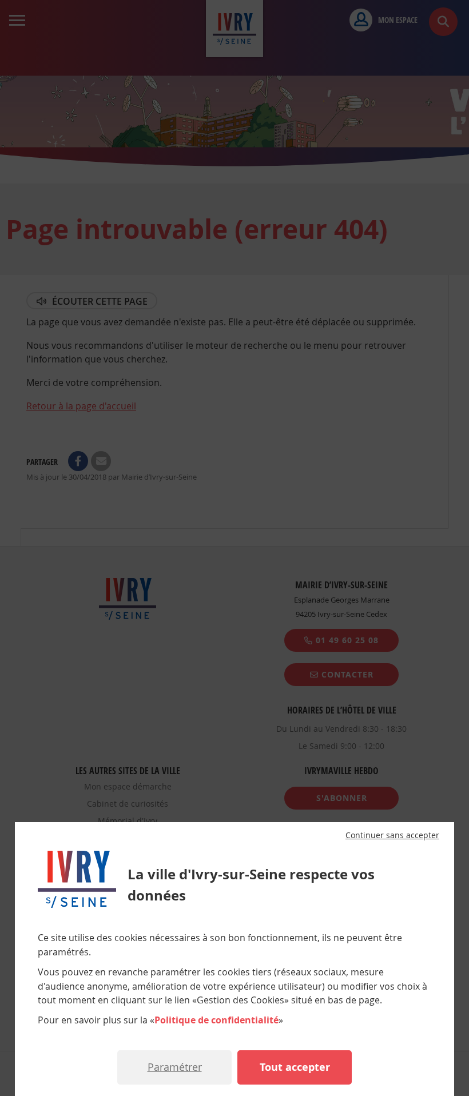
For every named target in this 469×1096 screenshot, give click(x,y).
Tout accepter (295, 1067)
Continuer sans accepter (392, 835)
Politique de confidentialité (216, 1020)
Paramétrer (175, 1067)
